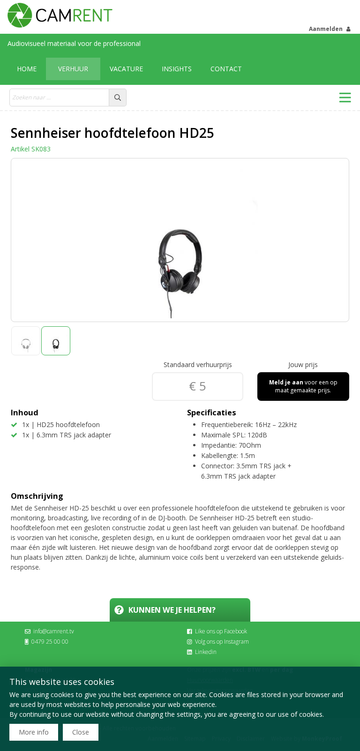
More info (34, 732)
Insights (177, 68)
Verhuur (73, 68)
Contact (226, 68)
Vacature (126, 68)
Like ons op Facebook (221, 631)
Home (27, 68)
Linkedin (206, 652)
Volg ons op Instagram (222, 642)
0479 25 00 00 (49, 642)
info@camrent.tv (53, 631)
